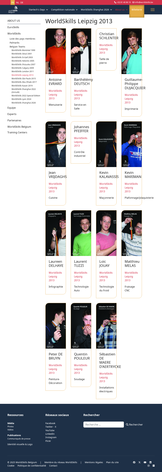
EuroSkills (13, 27)
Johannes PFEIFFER (81, 128)
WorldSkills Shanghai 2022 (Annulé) (24, 90)
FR (12, 2)
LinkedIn (50, 433)
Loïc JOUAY (104, 263)
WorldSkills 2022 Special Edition (26, 95)
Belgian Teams (17, 46)
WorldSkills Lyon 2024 (21, 99)
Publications (14, 435)
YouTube (49, 430)
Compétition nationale (63, 9)
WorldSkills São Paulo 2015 (24, 78)
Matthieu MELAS (132, 263)
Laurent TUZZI (80, 263)
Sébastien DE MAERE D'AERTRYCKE (110, 360)
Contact (53, 465)
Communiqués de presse (18, 438)
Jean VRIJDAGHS (58, 174)
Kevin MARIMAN (133, 174)
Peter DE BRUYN (56, 356)
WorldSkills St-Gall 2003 (22, 57)
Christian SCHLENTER (108, 35)
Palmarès (14, 42)
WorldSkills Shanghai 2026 (95, 9)
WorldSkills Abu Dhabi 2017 (24, 82)
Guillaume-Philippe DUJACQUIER (135, 83)
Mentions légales (94, 462)
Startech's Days (37, 9)
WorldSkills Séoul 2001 (22, 53)
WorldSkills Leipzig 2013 (22, 75)
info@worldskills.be (144, 2)
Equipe (11, 107)
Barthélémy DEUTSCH (83, 81)
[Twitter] (139, 462)
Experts (11, 114)
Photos (10, 426)
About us (120, 9)
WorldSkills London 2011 (23, 71)
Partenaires (14, 120)
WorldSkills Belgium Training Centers (19, 129)
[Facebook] (134, 462)
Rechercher (135, 424)
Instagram (50, 437)
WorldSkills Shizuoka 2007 (23, 64)
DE (21, 2)
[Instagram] (149, 465)
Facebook (50, 423)
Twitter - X (50, 426)
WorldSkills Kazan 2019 (22, 85)
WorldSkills (14, 33)
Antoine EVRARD (55, 81)
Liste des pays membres (22, 38)
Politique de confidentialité (32, 465)
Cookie (10, 465)
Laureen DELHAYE (56, 263)
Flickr (48, 440)
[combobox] (103, 425)
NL (17, 2)
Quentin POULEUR (82, 356)
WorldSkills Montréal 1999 (23, 50)
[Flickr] (154, 465)
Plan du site (112, 462)
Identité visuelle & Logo (19, 444)
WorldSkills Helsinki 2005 (23, 60)
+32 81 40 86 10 (124, 2)
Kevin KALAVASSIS (109, 174)
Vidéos (10, 429)
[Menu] (153, 9)
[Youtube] (145, 462)
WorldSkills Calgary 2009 (23, 68)
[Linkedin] (150, 462)
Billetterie (137, 9)
